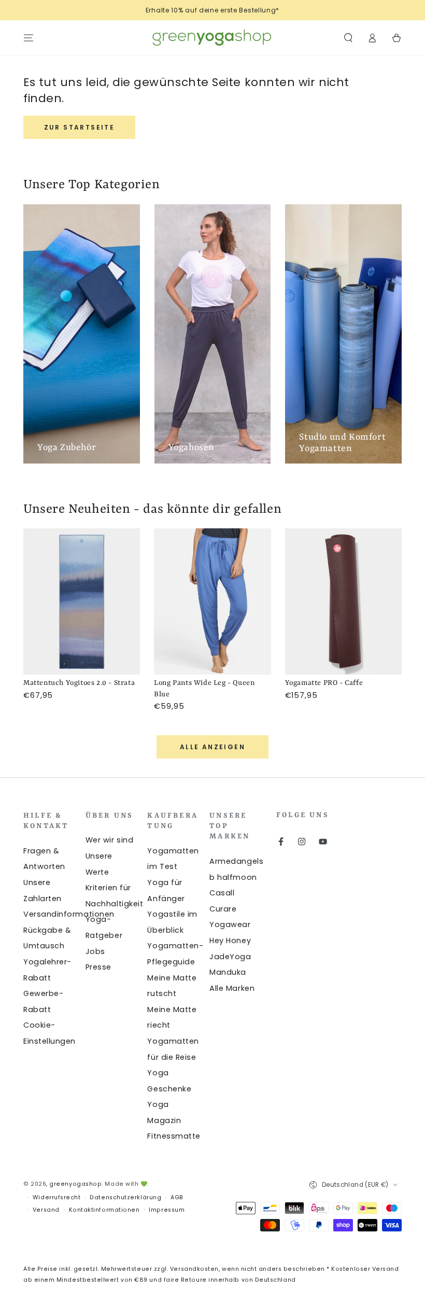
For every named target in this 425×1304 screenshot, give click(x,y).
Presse (98, 967)
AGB (177, 1197)
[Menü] (29, 37)
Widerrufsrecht (57, 1197)
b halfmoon (233, 877)
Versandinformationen (69, 914)
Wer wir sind (109, 840)
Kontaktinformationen (104, 1210)
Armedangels (236, 861)
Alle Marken (231, 988)
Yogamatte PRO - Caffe (324, 683)
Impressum (167, 1210)
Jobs (95, 951)
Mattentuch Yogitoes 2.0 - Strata (79, 683)
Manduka (227, 972)
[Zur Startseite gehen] (212, 38)
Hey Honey (230, 940)
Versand (46, 1210)
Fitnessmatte (173, 1136)
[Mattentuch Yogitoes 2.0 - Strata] (81, 601)
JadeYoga (230, 956)
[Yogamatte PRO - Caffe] (343, 601)
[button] (348, 37)
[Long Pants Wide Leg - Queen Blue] (212, 601)
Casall (221, 893)
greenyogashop (75, 1184)
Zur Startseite (79, 127)
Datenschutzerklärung (125, 1197)
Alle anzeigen (212, 746)
